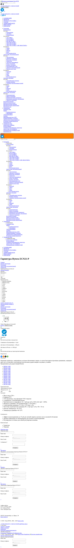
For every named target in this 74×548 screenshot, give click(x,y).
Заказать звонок (4, 7)
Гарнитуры (9, 61)
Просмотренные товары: (7, 304)
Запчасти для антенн (11, 100)
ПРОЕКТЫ (6, 19)
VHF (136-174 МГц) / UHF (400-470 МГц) (16, 45)
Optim (7, 75)
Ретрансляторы (10, 35)
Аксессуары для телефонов (10, 129)
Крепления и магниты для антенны (15, 99)
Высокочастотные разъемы (10, 104)
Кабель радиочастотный (9, 103)
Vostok (8, 48)
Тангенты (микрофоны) (12, 62)
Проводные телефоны (8, 125)
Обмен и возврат (5, 527)
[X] (5, 356)
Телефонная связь (7, 123)
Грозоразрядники (10, 95)
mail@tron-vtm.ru (23, 523)
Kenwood (8, 71)
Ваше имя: (3, 433)
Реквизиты (3, 529)
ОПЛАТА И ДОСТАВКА (9, 20)
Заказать (3, 467)
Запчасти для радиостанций (13, 67)
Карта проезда (4, 517)
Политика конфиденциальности (8, 530)
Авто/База (8, 33)
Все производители (11, 53)
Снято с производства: (7, 302)
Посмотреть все (7, 106)
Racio (7, 52)
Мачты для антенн (10, 96)
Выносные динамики (11, 59)
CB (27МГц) (9, 37)
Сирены (5, 116)
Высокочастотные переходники (11, 105)
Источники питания (8, 101)
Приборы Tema (7, 109)
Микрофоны (9, 113)
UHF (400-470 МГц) (11, 42)
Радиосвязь (6, 28)
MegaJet (8, 50)
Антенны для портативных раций (14, 83)
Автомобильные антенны (12, 80)
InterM (5, 110)
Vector (7, 49)
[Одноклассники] (3, 356)
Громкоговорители (11, 112)
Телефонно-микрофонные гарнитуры (12, 127)
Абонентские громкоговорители (11, 119)
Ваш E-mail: (3, 439)
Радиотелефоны (7, 126)
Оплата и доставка (5, 526)
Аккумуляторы (10, 57)
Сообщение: (4, 442)
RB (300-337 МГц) (10, 41)
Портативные (9, 32)
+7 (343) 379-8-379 (5, 6)
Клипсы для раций (11, 65)
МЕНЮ (2, 134)
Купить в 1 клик (8, 325)
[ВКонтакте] (1, 356)
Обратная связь (4, 429)
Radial (7, 86)
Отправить (15, 447)
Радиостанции (7, 29)
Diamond (8, 88)
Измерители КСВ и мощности (13, 97)
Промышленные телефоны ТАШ (11, 130)
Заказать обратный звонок (7, 535)
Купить (2, 325)
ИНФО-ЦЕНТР (7, 24)
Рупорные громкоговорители (10, 121)
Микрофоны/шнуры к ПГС (10, 117)
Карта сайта (21, 520)
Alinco (7, 72)
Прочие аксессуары (11, 69)
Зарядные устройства (11, 58)
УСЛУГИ (5, 22)
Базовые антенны (10, 82)
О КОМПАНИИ (7, 18)
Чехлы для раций (10, 63)
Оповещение (6, 108)
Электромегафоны (8, 114)
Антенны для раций (8, 78)
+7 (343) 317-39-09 (14, 6)
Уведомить (3, 450)
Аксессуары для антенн (9, 92)
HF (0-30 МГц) (10, 39)
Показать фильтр (5, 270)
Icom (7, 74)
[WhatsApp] (7, 356)
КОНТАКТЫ (6, 26)
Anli (7, 87)
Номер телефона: (5, 436)
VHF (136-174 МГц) (11, 44)
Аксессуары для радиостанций (11, 54)
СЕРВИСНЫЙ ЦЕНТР (9, 23)
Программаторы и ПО (11, 66)
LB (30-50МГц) (10, 40)
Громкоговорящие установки (10, 118)
